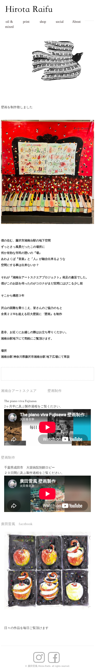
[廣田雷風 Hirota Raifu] (29, 5)
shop (43, 22)
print (26, 22)
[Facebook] (40, 654)
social (60, 22)
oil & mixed (9, 24)
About (76, 22)
